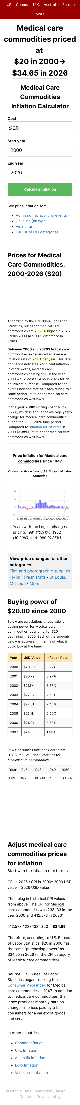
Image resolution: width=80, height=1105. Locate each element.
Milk (16, 577)
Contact (26, 1096)
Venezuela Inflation (31, 1072)
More (40, 14)
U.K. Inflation (26, 1050)
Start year (16, 141)
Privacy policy (49, 1096)
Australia (51, 4)
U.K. (36, 4)
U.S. (9, 4)
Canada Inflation (29, 1043)
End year (15, 163)
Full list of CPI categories (37, 232)
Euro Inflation (26, 1065)
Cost (12, 118)
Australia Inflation (30, 1058)
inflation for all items (45, 427)
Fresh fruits (35, 577)
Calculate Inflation (40, 189)
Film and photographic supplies (40, 571)
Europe (68, 4)
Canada (22, 4)
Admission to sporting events (41, 215)
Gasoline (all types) (32, 221)
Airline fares (26, 226)
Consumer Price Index (27, 985)
